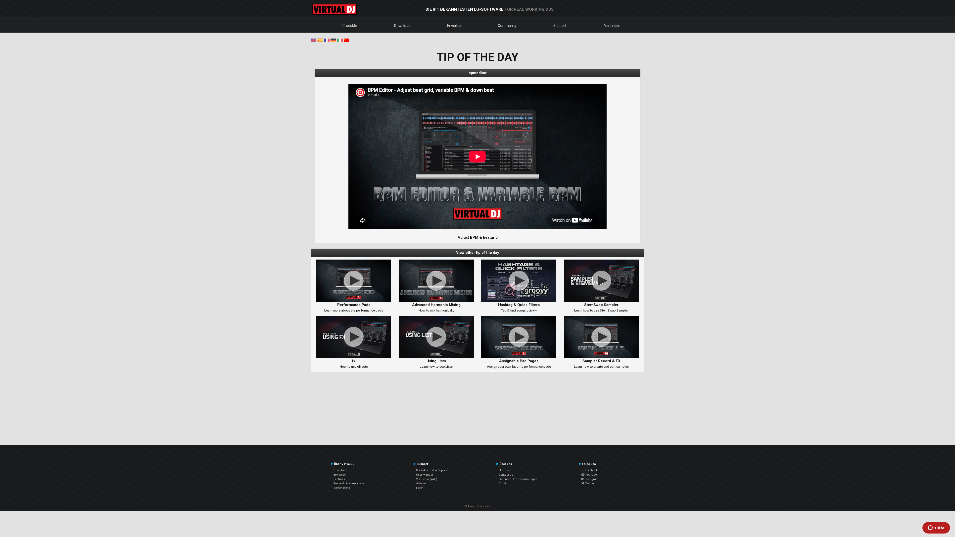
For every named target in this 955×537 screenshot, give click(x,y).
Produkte (349, 26)
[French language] (327, 40)
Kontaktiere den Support (432, 470)
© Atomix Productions (477, 506)
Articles (421, 483)
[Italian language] (339, 40)
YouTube (590, 474)
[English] (313, 40)
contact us (506, 474)
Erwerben (454, 26)
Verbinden (612, 26)
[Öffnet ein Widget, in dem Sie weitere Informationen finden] (936, 528)
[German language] (333, 40)
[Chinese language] (346, 40)
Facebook (590, 470)
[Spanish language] (320, 40)
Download (402, 26)
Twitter (589, 483)
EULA (502, 483)
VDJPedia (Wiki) (426, 479)
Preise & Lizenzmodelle (349, 483)
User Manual (424, 474)
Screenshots (342, 488)
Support (559, 26)
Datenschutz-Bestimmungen (518, 479)
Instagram (591, 479)
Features (339, 479)
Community (507, 26)
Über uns (505, 470)
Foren (420, 488)
